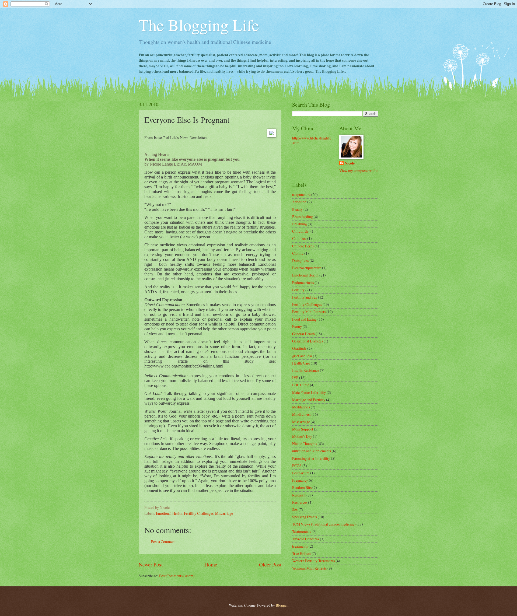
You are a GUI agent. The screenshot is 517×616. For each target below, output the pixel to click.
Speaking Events (304, 516)
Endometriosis (303, 282)
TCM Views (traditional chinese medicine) (324, 524)
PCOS (297, 465)
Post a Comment (163, 541)
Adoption (299, 201)
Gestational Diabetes (307, 341)
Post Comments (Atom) (177, 575)
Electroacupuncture (306, 267)
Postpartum (300, 472)
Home (210, 564)
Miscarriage (224, 513)
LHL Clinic (300, 384)
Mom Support (302, 429)
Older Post (270, 564)
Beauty (297, 209)
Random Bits (302, 487)
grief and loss (302, 355)
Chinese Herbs (303, 245)
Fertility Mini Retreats (309, 311)
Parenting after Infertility (311, 458)
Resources (299, 502)
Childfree (299, 238)
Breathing (299, 223)
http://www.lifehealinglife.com (311, 140)
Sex (295, 509)
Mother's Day (302, 436)
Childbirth (300, 231)
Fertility (298, 289)
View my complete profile (358, 170)
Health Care (301, 363)
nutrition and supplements (311, 450)
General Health (303, 333)
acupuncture (301, 194)
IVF (295, 377)
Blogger (282, 605)
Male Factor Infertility (309, 392)
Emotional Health (169, 513)
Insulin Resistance (305, 370)
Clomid (297, 253)
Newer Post (151, 564)
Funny (297, 326)
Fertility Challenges (199, 513)
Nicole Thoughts (304, 443)
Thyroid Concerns (305, 538)
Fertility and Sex (304, 297)
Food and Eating (304, 319)
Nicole (350, 163)
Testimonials (301, 531)
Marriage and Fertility (308, 399)
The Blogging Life (199, 25)
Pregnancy (300, 480)
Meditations (301, 407)
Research (299, 495)
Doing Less (300, 260)
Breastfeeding (302, 216)
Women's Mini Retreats (309, 568)
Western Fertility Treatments (313, 560)
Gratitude (299, 348)
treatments (300, 546)
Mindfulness (301, 414)
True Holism (301, 553)
